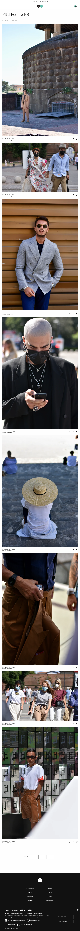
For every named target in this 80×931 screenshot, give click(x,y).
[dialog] (40, 919)
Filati (30, 892)
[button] (27, 928)
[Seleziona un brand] (40, 6)
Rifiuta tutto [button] (63, 921)
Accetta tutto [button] (62, 917)
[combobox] (78, 910)
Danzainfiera (50, 900)
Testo (50, 896)
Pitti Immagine (30, 888)
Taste (50, 892)
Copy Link (50, 856)
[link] (75, 6)
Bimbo (50, 888)
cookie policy (45, 915)
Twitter (42, 856)
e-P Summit (30, 900)
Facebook (33, 856)
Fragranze (30, 896)
